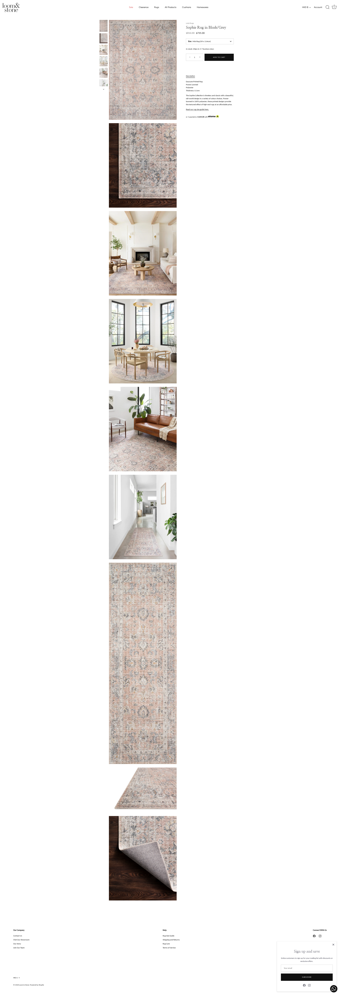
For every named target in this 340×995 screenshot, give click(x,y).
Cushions (186, 7)
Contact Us (17, 936)
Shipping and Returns (171, 940)
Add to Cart (219, 57)
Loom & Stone (24, 985)
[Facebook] (304, 985)
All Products (170, 7)
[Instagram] (309, 985)
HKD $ (305, 7)
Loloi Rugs (190, 23)
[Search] (327, 7)
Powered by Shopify (37, 985)
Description (190, 76)
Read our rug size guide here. (197, 109)
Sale (131, 7)
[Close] (333, 945)
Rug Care (166, 943)
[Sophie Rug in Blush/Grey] (103, 26)
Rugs (156, 7)
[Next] (104, 89)
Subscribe (307, 977)
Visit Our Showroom (21, 940)
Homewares (202, 7)
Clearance (143, 7)
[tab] (192, 76)
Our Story (17, 943)
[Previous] (104, 17)
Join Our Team (19, 947)
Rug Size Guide (168, 936)
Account (318, 7)
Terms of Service (169, 947)
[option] (103, 26)
